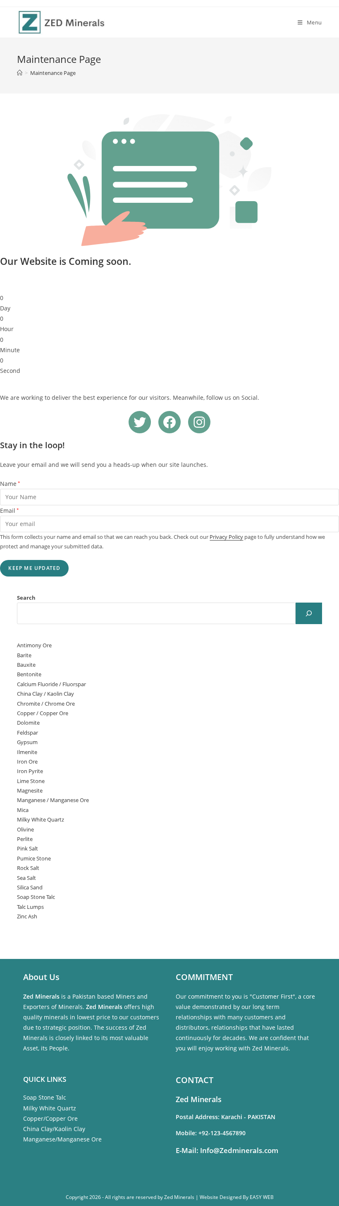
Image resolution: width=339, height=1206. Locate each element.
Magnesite (30, 790)
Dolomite (28, 722)
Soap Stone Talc (36, 897)
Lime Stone (31, 781)
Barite (24, 655)
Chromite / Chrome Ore (46, 703)
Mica (23, 810)
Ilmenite (27, 752)
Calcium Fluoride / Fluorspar (51, 684)
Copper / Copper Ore (42, 713)
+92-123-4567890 (222, 1133)
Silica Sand (30, 887)
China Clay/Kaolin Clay (54, 1129)
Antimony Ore (34, 645)
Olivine (25, 829)
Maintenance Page (53, 73)
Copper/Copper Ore (50, 1118)
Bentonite (29, 674)
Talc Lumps (30, 907)
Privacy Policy (226, 537)
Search (26, 597)
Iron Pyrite (30, 771)
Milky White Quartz (40, 819)
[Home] (19, 73)
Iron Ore (27, 761)
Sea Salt (26, 878)
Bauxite (26, 664)
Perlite (25, 839)
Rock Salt (28, 868)
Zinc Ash (27, 916)
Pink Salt (27, 848)
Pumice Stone (34, 858)
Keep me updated (34, 568)
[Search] (309, 613)
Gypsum (27, 742)
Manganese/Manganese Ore (62, 1139)
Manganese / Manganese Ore (53, 800)
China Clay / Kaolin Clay (45, 693)
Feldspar (27, 732)
